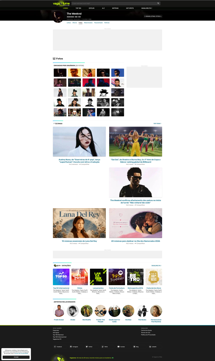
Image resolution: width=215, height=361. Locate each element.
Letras (69, 22)
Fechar (16, 357)
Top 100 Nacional (58, 335)
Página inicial (70, 19)
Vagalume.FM (146, 8)
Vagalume (61, 3)
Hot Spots (130, 8)
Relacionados (88, 22)
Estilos (91, 8)
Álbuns (74, 22)
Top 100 (78, 8)
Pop (79, 16)
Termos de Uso (145, 332)
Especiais (56, 330)
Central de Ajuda (146, 330)
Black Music (70, 16)
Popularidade (98, 22)
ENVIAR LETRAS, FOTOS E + (154, 16)
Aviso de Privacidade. (21, 353)
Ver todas (157, 123)
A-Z (103, 8)
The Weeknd (74, 13)
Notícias (115, 8)
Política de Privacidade (148, 335)
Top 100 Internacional (59, 337)
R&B (76, 16)
